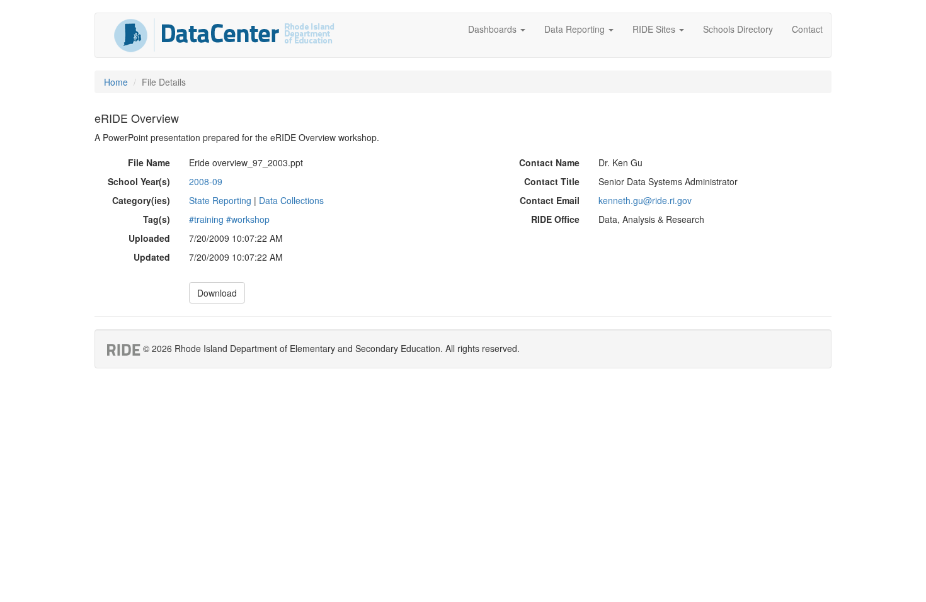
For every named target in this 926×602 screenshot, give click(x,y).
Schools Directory (738, 29)
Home (116, 82)
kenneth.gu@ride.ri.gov (645, 200)
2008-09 (205, 181)
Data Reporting (575, 29)
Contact (807, 29)
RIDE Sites (655, 29)
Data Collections (291, 200)
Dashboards (493, 29)
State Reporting (220, 200)
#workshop (248, 219)
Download (217, 293)
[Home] (224, 35)
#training (206, 219)
